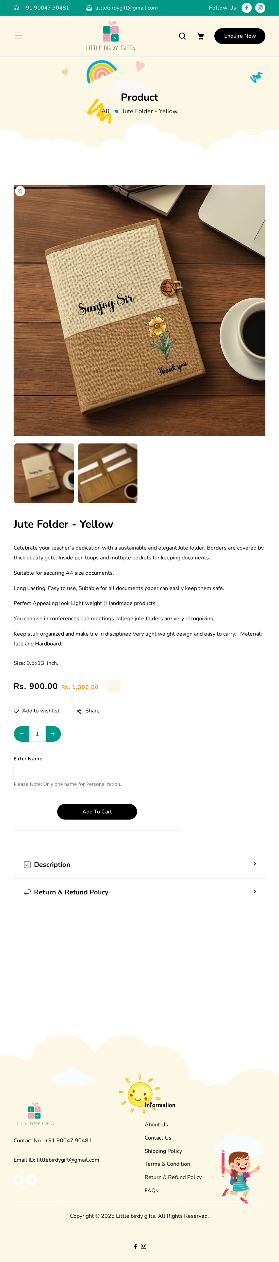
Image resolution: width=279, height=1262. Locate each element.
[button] (19, 36)
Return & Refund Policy (173, 1177)
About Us (156, 1124)
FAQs (151, 1190)
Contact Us (158, 1138)
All (105, 111)
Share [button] (92, 710)
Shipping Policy (163, 1151)
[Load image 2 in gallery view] (108, 473)
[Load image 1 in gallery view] (44, 473)
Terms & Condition (167, 1164)
